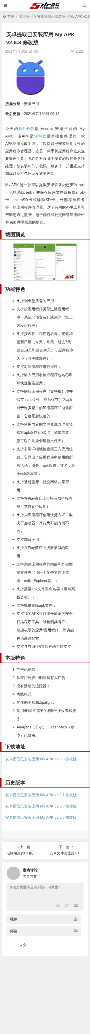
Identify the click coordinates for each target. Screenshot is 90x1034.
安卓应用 (26, 16)
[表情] (66, 906)
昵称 (13, 919)
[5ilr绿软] (45, 5)
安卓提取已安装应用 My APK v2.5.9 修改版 (41, 817)
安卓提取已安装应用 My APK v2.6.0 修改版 (41, 806)
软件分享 (26, 128)
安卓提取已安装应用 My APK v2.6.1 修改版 (41, 795)
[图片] (76, 906)
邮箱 (13, 931)
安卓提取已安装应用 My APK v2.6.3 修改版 (41, 759)
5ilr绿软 (40, 136)
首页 (10, 16)
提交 (22, 945)
